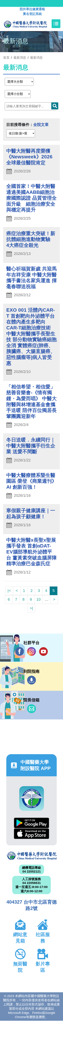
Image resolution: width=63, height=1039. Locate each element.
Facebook (19, 651)
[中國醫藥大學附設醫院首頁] (30, 23)
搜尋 (54, 105)
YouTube (43, 651)
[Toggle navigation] (56, 23)
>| (31, 608)
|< (9, 590)
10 (38, 599)
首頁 (6, 57)
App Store (31, 833)
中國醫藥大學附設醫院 (31, 856)
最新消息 (36, 57)
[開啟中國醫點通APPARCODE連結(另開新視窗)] (31, 798)
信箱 (31, 708)
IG (31, 651)
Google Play (31, 823)
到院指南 (31, 680)
